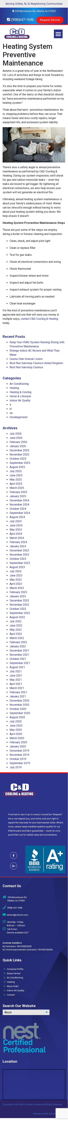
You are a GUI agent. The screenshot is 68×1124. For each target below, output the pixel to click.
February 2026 (18, 442)
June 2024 (16, 525)
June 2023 (16, 575)
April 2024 (16, 533)
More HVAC (12, 986)
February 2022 (18, 642)
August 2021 (17, 667)
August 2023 (17, 567)
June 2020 (16, 725)
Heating (14, 388)
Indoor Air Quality (20, 400)
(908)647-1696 (22, 20)
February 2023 (18, 592)
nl (11, 408)
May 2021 (16, 679)
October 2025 (18, 458)
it (10, 404)
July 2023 (16, 571)
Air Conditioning (19, 383)
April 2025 (16, 483)
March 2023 (17, 588)
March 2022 (17, 638)
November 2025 (19, 454)
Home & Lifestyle (20, 396)
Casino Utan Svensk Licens (26, 359)
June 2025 (16, 475)
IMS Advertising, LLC (55, 1113)
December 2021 (19, 650)
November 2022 (19, 604)
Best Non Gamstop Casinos (26, 367)
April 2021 (16, 684)
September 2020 (20, 713)
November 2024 (19, 504)
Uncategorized (18, 417)
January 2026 (18, 446)
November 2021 (19, 654)
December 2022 (19, 600)
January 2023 (18, 596)
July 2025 (16, 471)
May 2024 (16, 529)
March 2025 (17, 488)
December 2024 (19, 500)
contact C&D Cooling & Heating (39, 318)
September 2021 (20, 663)
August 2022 (17, 617)
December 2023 (19, 550)
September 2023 (20, 563)
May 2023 (16, 579)
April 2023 (16, 583)
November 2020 (19, 704)
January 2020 (18, 746)
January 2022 (18, 646)
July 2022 (16, 621)
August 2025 (17, 467)
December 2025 (19, 450)
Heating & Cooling (20, 392)
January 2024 (18, 546)
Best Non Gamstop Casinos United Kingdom (36, 363)
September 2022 (20, 613)
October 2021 (18, 659)
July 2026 (16, 433)
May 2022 (16, 629)
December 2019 (19, 750)
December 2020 (19, 700)
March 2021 (17, 688)
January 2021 (18, 696)
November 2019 (19, 754)
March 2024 (17, 538)
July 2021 (16, 671)
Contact (10, 994)
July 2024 (16, 521)
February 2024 (18, 542)
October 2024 (18, 508)
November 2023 (19, 554)
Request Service (50, 20)
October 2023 (18, 558)
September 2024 (20, 513)
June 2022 (16, 625)
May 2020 (16, 729)
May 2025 (16, 479)
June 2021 (16, 675)
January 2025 (18, 496)
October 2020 (18, 709)
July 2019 (16, 767)
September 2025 (20, 463)
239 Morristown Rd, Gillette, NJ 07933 (35, 11)
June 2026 (16, 437)
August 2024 (17, 517)
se (11, 413)
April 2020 (16, 734)
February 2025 (18, 492)
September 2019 (20, 763)
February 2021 (18, 692)
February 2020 (18, 742)
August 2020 (17, 717)
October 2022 (18, 608)
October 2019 (18, 759)
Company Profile (14, 969)
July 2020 (16, 721)
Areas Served (12, 973)
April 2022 (16, 634)
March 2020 (17, 738)
